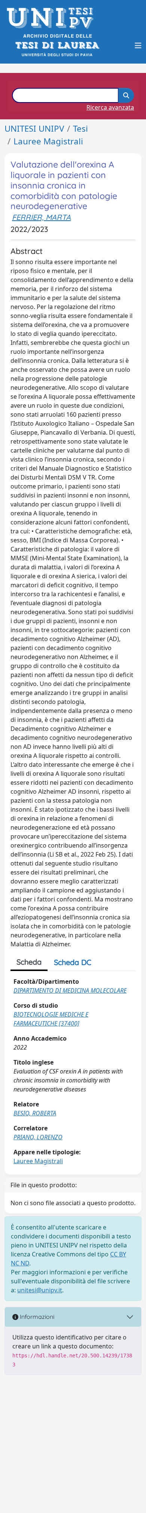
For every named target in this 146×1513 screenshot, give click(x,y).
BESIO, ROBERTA (34, 1113)
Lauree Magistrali (48, 141)
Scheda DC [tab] (72, 962)
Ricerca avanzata (110, 107)
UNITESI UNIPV (34, 128)
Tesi (80, 128)
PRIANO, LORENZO (38, 1137)
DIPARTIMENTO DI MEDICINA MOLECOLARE (70, 990)
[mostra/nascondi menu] (138, 45)
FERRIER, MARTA (41, 217)
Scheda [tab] (29, 962)
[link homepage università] (56, 45)
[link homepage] (52, 18)
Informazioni (36, 1316)
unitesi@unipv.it (39, 1290)
